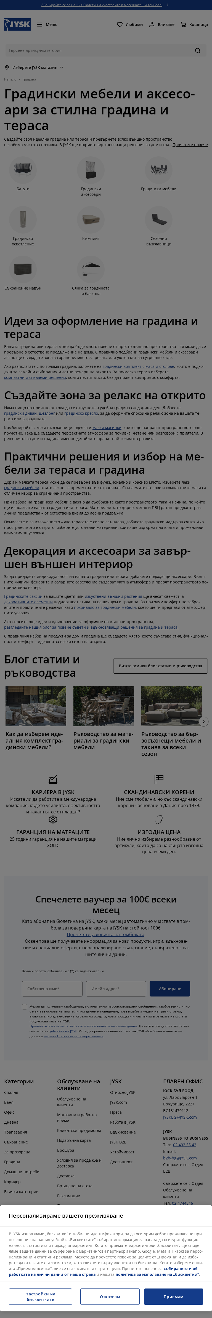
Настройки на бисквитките (40, 1296)
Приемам (174, 1296)
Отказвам (110, 1296)
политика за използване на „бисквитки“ (157, 1274)
